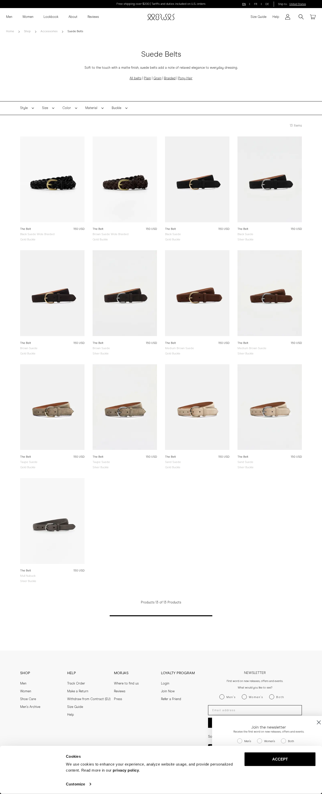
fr (255, 4)
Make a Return (77, 691)
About (72, 17)
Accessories (49, 31)
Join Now (168, 691)
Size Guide (258, 17)
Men (9, 17)
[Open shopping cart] (313, 17)
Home (10, 31)
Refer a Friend (171, 699)
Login (165, 683)
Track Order (76, 683)
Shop (27, 31)
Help (275, 17)
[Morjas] (161, 17)
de (267, 4)
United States (297, 4)
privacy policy (126, 770)
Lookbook (51, 17)
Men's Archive (30, 707)
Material (91, 108)
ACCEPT (280, 759)
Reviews (93, 17)
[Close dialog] (310, 722)
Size (45, 108)
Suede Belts (75, 31)
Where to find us (126, 683)
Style (24, 108)
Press (118, 699)
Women (27, 17)
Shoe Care (28, 699)
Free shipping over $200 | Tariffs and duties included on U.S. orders (161, 4)
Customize (75, 784)
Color (66, 108)
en (244, 4)
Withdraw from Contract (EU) (88, 699)
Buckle (116, 108)
